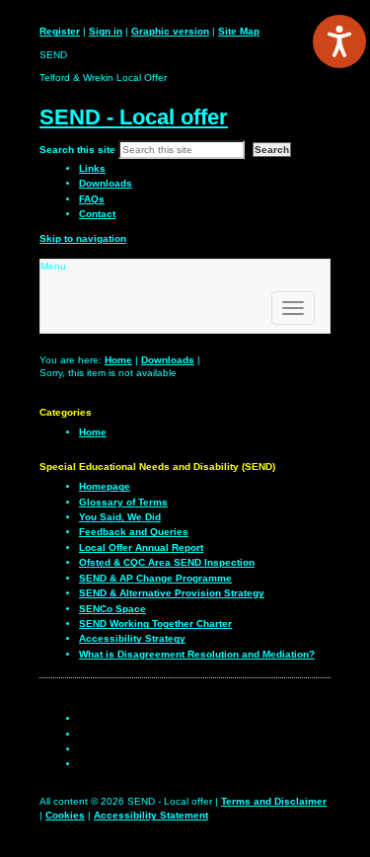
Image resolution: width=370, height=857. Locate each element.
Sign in (105, 31)
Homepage (104, 486)
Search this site (77, 149)
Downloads (167, 359)
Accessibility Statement (151, 815)
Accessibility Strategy (132, 638)
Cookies (65, 815)
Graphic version (170, 31)
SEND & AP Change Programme (155, 578)
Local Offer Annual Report (141, 547)
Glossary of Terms (123, 502)
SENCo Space (112, 608)
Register (59, 31)
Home (118, 359)
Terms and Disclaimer (274, 801)
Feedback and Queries (133, 531)
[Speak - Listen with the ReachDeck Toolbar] (339, 41)
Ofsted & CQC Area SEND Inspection (167, 562)
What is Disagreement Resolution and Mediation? (197, 654)
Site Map (238, 31)
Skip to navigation (82, 238)
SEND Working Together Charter (155, 623)
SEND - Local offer (133, 117)
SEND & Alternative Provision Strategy (171, 592)
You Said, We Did (120, 516)
